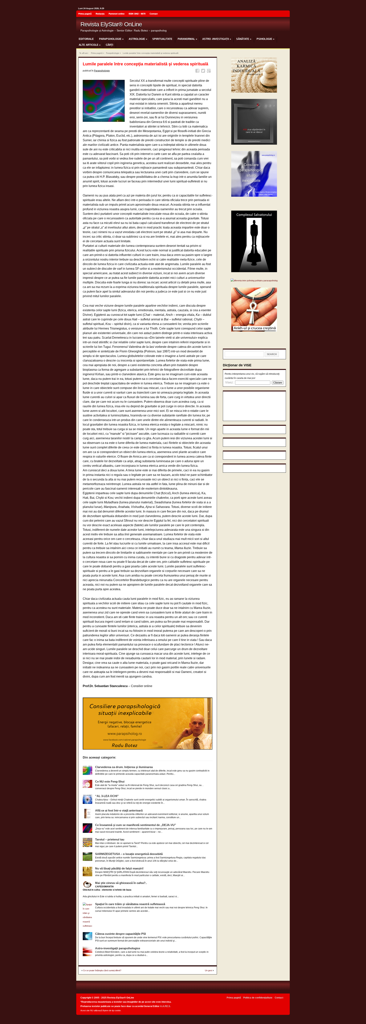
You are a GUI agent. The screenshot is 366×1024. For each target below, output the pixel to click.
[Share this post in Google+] (209, 71)
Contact (154, 14)
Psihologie (265, 39)
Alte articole (89, 44)
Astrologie (138, 39)
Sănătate (243, 39)
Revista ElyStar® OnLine (111, 24)
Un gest (208, 970)
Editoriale (86, 39)
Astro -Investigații (216, 39)
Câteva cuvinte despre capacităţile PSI (120, 933)
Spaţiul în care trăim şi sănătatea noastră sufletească (130, 904)
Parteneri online (116, 14)
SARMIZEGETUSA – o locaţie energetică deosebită (129, 854)
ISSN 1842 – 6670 (137, 14)
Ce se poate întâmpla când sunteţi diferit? (102, 970)
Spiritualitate (162, 39)
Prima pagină (85, 14)
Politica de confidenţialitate (257, 997)
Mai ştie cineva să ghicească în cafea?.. (121, 882)
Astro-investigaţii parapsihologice (117, 948)
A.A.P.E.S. (165, 1006)
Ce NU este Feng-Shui (109, 781)
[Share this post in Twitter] (203, 71)
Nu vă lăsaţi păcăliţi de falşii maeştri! (119, 868)
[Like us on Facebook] (286, 14)
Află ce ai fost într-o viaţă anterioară (119, 810)
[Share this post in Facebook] (198, 71)
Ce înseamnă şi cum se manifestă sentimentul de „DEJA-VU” (135, 825)
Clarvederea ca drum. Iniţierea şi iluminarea (124, 767)
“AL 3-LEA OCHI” (107, 796)
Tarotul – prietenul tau (109, 839)
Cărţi (109, 44)
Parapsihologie (111, 39)
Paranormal (187, 39)
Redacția (100, 14)
